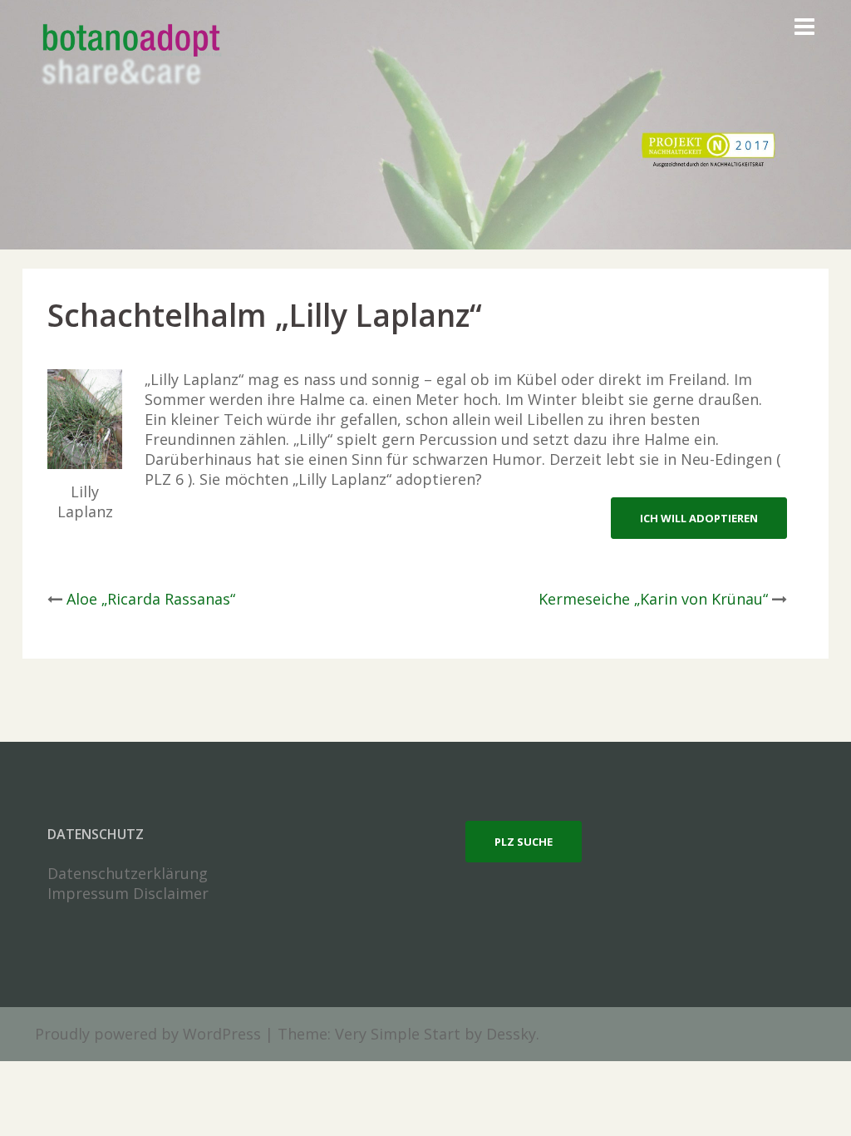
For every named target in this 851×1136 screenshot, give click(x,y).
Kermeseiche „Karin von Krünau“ (653, 599)
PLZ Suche (523, 841)
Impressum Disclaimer (128, 893)
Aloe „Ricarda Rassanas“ (150, 599)
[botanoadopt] (130, 57)
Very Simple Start (397, 1034)
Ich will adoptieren (699, 518)
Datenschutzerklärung (127, 873)
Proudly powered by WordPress (148, 1034)
